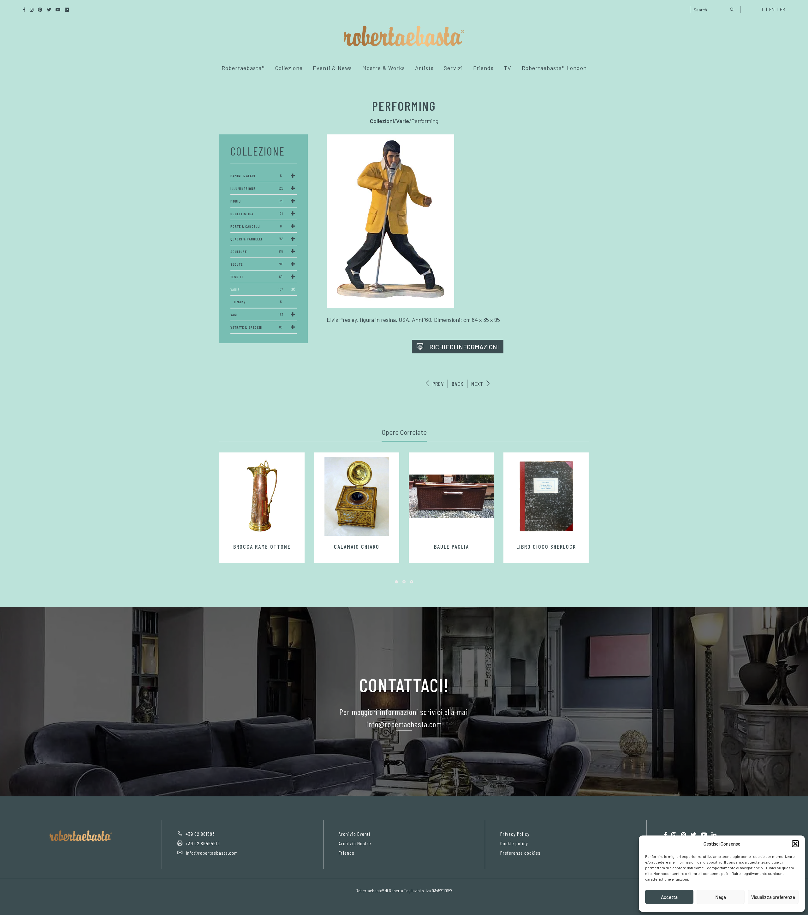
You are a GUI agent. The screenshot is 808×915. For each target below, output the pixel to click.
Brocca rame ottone (262, 546)
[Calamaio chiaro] (356, 496)
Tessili (256, 276)
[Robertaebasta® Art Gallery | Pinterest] (683, 834)
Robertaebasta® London (554, 67)
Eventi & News (332, 67)
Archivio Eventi (354, 834)
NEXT (478, 383)
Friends (483, 67)
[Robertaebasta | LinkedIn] (714, 834)
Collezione (289, 67)
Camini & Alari (256, 176)
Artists (424, 67)
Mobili (256, 201)
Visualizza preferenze (773, 897)
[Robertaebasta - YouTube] (703, 834)
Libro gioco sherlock (546, 546)
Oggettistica (256, 213)
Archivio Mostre (355, 843)
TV (507, 67)
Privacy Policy (515, 834)
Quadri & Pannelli (256, 239)
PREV (437, 383)
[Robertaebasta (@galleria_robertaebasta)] (674, 834)
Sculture (256, 251)
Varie (256, 289)
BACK (457, 383)
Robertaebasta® (243, 67)
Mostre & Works (383, 67)
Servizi (453, 67)
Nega (720, 897)
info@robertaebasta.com (212, 853)
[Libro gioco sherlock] (546, 496)
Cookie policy (514, 843)
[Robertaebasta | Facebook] (665, 834)
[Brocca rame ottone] (262, 496)
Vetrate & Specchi (256, 327)
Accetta (669, 897)
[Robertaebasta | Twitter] (693, 834)
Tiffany (258, 301)
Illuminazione (256, 188)
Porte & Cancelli (256, 226)
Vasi (256, 314)
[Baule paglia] (451, 496)
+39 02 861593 (200, 834)
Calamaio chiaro (356, 546)
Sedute (256, 264)
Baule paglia (451, 546)
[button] (795, 844)
